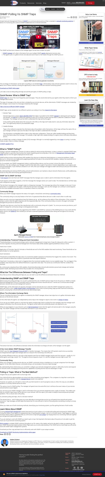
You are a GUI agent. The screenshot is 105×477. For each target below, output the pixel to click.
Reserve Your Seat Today (91, 125)
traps (41, 84)
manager (56, 116)
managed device (25, 379)
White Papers (91, 69)
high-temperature (33, 307)
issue (61, 139)
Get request (4, 178)
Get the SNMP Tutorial (58, 331)
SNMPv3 (13, 211)
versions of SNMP (28, 237)
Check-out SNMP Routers (59, 326)
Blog (44, 3)
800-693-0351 (80, 2)
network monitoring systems (64, 21)
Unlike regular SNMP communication (25, 288)
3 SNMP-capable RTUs (7, 144)
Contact (74, 2)
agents (43, 53)
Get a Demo (91, 42)
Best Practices (60, 9)
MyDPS (68, 2)
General (47, 9)
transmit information (51, 110)
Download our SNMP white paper (9, 88)
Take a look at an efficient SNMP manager (12, 106)
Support (64, 2)
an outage (43, 414)
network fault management (13, 411)
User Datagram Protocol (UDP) (19, 351)
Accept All (97, 474)
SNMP (26, 21)
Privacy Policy (42, 475)
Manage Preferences (86, 474)
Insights (53, 9)
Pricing (90, 3)
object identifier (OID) (26, 116)
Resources (30, 3)
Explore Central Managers (59, 322)
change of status (63, 300)
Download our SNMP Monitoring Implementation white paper (18, 432)
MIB (14, 117)
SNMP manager (7, 53)
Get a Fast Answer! (91, 95)
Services (39, 3)
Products (23, 3)
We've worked (4, 423)
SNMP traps (3, 98)
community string (55, 193)
